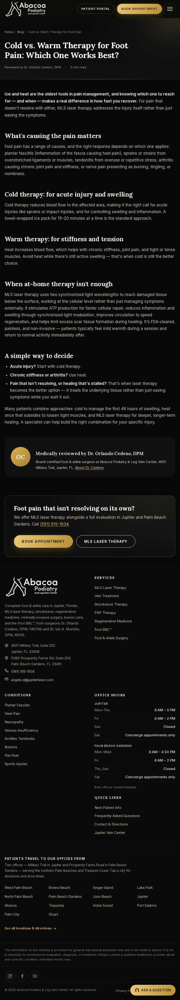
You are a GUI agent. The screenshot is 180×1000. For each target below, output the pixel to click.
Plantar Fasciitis (17, 705)
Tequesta (56, 905)
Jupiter (142, 896)
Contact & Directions (111, 824)
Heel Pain (12, 713)
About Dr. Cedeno (89, 468)
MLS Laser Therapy (106, 541)
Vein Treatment (106, 596)
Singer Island (103, 888)
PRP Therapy (105, 612)
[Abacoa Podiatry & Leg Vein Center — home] (25, 8)
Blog (20, 32)
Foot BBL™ (102, 629)
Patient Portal (95, 9)
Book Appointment (139, 9)
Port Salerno (147, 905)
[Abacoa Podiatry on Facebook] (22, 976)
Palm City (12, 914)
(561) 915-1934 (54, 524)
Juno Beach (102, 896)
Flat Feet (12, 755)
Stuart (53, 914)
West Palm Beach (18, 888)
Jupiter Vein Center (109, 832)
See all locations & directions (28, 928)
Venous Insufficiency (21, 730)
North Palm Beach (19, 896)
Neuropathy (14, 722)
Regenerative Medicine (113, 621)
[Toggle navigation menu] (170, 9)
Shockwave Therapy (111, 604)
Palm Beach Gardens (65, 896)
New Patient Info (107, 807)
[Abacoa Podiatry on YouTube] (35, 976)
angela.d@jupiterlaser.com (32, 680)
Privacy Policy (126, 991)
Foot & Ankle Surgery (111, 638)
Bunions (11, 747)
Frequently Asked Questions (117, 816)
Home (9, 32)
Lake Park (145, 888)
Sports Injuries (16, 764)
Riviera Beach (59, 888)
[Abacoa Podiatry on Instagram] (10, 976)
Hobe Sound (103, 905)
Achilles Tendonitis (20, 738)
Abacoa (11, 905)
